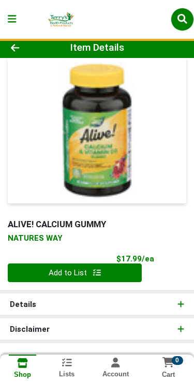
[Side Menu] (12, 19)
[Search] (182, 19)
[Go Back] (30, 47)
